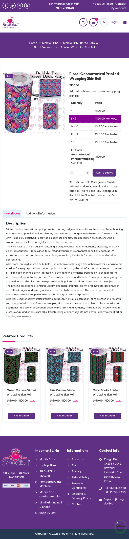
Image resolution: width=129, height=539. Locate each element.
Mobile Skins (50, 43)
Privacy (76, 471)
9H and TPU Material (47, 473)
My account (118, 8)
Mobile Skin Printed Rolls (79, 43)
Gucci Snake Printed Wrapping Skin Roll (106, 392)
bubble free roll (79, 191)
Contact (120, 4)
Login (114, 22)
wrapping (81, 200)
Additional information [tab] (40, 213)
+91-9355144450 (115, 492)
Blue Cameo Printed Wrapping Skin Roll (63, 392)
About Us (99, 4)
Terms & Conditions (79, 485)
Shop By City (47, 513)
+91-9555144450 (115, 488)
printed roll (103, 195)
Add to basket (104, 172)
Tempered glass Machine (50, 484)
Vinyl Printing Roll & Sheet (50, 505)
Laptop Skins (47, 465)
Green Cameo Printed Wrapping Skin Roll (21, 392)
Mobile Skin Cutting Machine (50, 494)
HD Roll (95, 191)
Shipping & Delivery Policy (81, 496)
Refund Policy (80, 477)
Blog (110, 4)
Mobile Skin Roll (85, 195)
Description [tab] (12, 213)
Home (33, 43)
